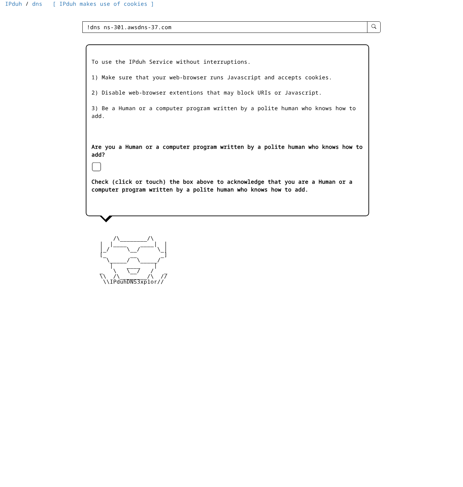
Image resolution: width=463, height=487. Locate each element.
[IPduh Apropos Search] (374, 27)
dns (37, 3)
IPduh (13, 3)
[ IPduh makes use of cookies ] (103, 3)
